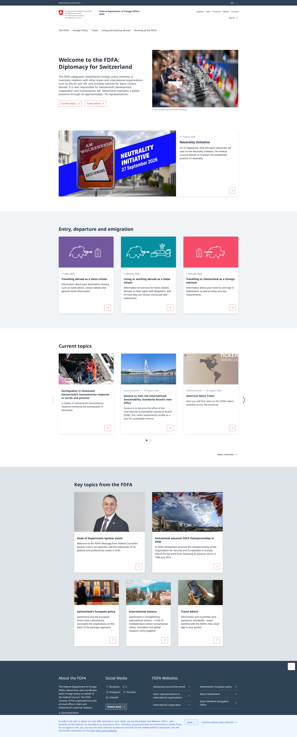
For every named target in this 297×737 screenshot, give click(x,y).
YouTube (131, 692)
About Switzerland (210, 694)
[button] (64, 30)
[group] (86, 394)
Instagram (114, 692)
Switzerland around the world (169, 686)
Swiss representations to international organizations (167, 695)
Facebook (114, 686)
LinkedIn (113, 697)
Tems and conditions (106, 730)
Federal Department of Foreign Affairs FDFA (119, 13)
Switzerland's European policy (216, 686)
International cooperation (167, 704)
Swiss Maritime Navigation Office (214, 703)
